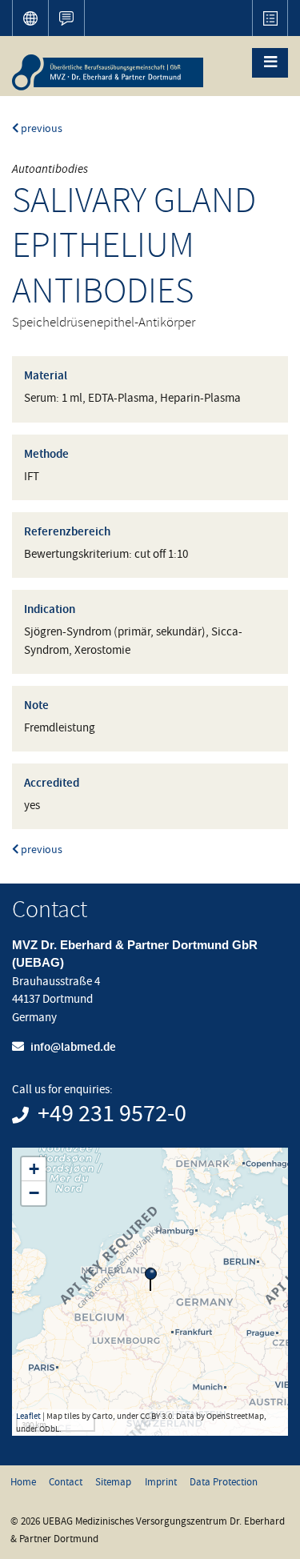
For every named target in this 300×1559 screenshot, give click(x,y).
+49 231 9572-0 (112, 1114)
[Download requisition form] (270, 18)
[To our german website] (30, 18)
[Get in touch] (66, 18)
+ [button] (34, 1169)
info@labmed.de (73, 1047)
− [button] (34, 1193)
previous (40, 128)
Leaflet (28, 1415)
